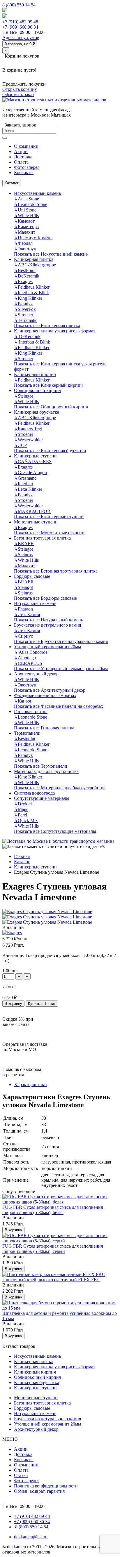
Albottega (25, 657)
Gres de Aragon (30, 472)
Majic (21, 809)
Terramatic (25, 320)
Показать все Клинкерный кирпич (48, 385)
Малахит (24, 232)
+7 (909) (20, 27)
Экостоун (25, 248)
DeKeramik (26, 275)
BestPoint (25, 270)
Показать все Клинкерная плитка (47, 325)
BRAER (24, 543)
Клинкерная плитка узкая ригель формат (54, 330)
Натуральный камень (35, 603)
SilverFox (25, 309)
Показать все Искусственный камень (51, 254)
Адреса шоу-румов (20, 37)
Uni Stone (25, 209)
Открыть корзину (19, 89)
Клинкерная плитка (33, 259)
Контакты (23, 1459)
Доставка (23, 1454)
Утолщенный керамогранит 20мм (47, 646)
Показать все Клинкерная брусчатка (50, 450)
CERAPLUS (28, 663)
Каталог (12, 183)
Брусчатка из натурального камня (47, 625)
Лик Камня (27, 614)
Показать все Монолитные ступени (49, 532)
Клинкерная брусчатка (36, 412)
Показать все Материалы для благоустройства (59, 787)
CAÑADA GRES (33, 461)
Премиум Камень (33, 237)
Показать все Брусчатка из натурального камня (61, 641)
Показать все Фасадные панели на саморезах (58, 706)
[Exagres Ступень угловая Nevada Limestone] (47, 911)
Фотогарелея (26, 1480)
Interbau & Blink (31, 292)
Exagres (23, 281)
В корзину (13, 1003)
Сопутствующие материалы (41, 798)
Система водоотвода (34, 792)
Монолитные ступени (36, 521)
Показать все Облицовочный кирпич (51, 406)
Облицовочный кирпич (37, 390)
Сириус (23, 636)
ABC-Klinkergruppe (35, 264)
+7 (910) (20, 21)
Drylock (23, 803)
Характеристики (30, 1084)
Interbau (23, 483)
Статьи (21, 1475)
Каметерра (26, 226)
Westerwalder (28, 439)
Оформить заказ (18, 94)
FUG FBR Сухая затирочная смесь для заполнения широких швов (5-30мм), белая (52, 1210)
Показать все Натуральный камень (48, 619)
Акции (21, 1449)
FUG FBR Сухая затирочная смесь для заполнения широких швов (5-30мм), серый (52, 1249)
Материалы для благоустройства (46, 771)
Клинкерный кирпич (35, 374)
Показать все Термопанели (40, 766)
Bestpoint (24, 738)
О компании (26, 1464)
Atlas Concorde (30, 652)
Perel (20, 814)
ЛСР (20, 445)
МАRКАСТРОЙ (32, 511)
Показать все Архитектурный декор (49, 690)
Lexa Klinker (28, 489)
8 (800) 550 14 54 (19, 4)
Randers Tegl (28, 428)
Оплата (21, 1470)
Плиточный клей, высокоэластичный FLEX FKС (51, 1279)
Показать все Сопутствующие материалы (55, 831)
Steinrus (23, 554)
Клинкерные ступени (35, 455)
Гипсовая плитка (30, 711)
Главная (22, 856)
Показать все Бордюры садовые (45, 598)
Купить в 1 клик (42, 1003)
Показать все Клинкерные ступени (49, 516)
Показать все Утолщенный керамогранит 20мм (61, 668)
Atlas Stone (26, 198)
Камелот (24, 221)
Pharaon (23, 608)
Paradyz (23, 303)
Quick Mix (26, 820)
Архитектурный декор (36, 673)
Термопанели (27, 733)
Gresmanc (25, 478)
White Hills (26, 215)
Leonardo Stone (30, 204)
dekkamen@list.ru (30, 1536)
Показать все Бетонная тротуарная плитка (56, 570)
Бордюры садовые (32, 576)
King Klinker (28, 298)
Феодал (23, 243)
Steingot (23, 395)
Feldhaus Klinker (32, 287)
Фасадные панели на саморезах (45, 695)
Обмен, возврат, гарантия (39, 1491)
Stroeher (23, 314)
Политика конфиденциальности (46, 1485)
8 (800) (31, 1526)
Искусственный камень (37, 193)
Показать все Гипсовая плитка (44, 727)
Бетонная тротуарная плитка (42, 537)
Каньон (23, 700)
